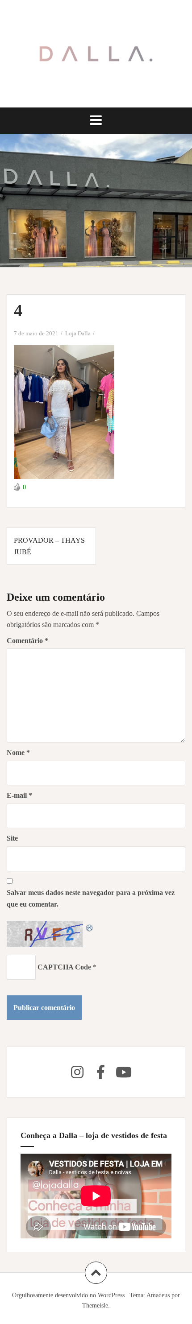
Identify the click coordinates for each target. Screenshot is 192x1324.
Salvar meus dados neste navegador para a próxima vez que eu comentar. (91, 898)
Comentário (27, 640)
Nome (18, 752)
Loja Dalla (78, 333)
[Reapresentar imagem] (90, 926)
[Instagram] (77, 1072)
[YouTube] (123, 1072)
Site (12, 838)
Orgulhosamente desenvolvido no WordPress (68, 1295)
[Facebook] (100, 1072)
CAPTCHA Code (64, 967)
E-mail (19, 795)
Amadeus (158, 1295)
